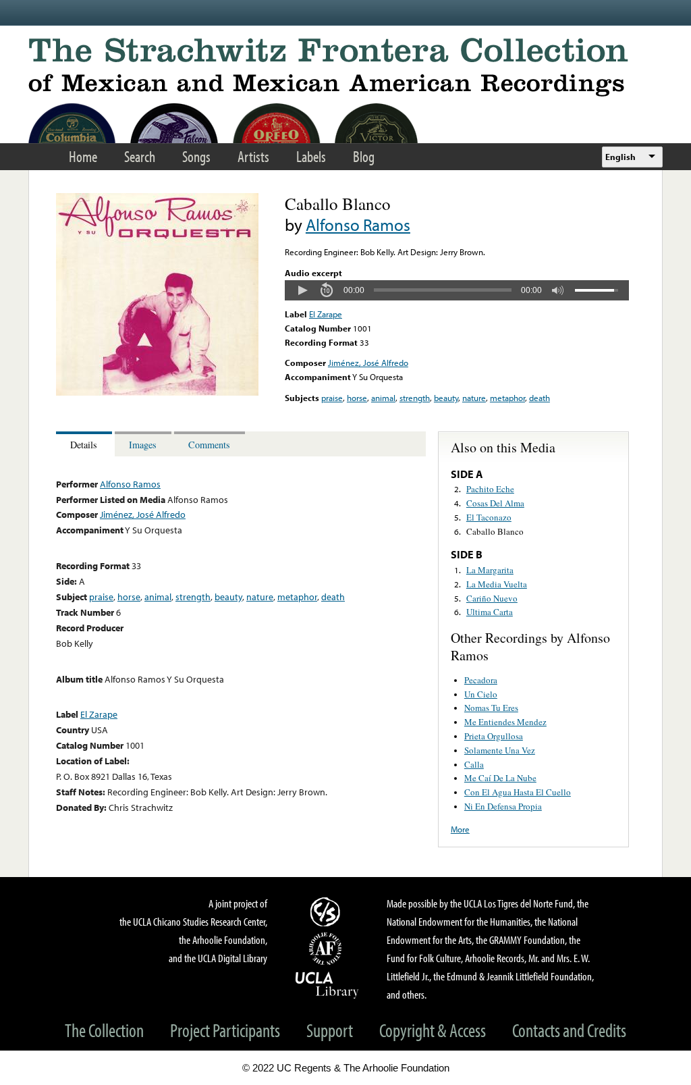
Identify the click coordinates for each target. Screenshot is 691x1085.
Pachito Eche (490, 489)
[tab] (85, 443)
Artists (253, 156)
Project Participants (225, 1030)
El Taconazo (489, 517)
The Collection (104, 1030)
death (539, 397)
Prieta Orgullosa (493, 736)
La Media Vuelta (496, 584)
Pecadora (480, 680)
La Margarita (490, 570)
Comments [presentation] (209, 444)
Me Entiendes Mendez (505, 722)
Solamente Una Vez (499, 750)
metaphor (507, 397)
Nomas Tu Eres (491, 708)
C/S (327, 911)
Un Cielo (480, 694)
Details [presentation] (83, 444)
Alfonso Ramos (358, 224)
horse (357, 397)
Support (329, 1030)
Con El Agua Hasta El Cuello (517, 792)
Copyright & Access (432, 1030)
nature (474, 397)
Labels (311, 156)
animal (383, 397)
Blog (364, 156)
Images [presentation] (143, 444)
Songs (196, 156)
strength (414, 397)
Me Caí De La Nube (500, 778)
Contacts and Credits (569, 1030)
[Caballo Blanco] (157, 392)
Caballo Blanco (495, 531)
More (460, 829)
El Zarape (325, 314)
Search (139, 156)
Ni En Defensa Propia (503, 806)
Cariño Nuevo (492, 598)
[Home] (345, 67)
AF (327, 948)
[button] (302, 290)
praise (332, 397)
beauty (446, 397)
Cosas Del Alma (495, 503)
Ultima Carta (489, 612)
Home (83, 156)
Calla (474, 764)
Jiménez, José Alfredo (368, 362)
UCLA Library (327, 984)
